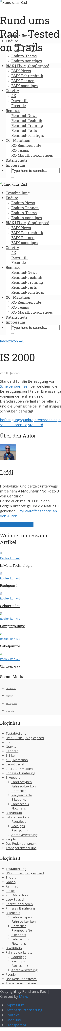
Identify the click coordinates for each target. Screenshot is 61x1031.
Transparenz (16, 1024)
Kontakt (12, 1015)
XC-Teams (20, 150)
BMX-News (21, 70)
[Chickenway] (1, 653)
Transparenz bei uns (21, 848)
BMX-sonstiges (24, 85)
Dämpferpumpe (12, 626)
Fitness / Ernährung (20, 773)
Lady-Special (15, 764)
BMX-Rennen (22, 80)
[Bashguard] (1, 573)
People (11, 839)
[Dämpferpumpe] (1, 613)
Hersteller (18, 790)
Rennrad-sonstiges (27, 135)
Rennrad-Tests (24, 130)
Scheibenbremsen (15, 386)
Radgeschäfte (21, 795)
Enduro (12, 41)
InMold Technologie (16, 565)
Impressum (15, 165)
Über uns (13, 1020)
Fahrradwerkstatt (19, 817)
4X (13, 95)
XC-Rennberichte (26, 145)
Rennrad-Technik (26, 120)
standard (35, 424)
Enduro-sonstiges (26, 60)
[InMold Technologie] (1, 552)
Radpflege (18, 821)
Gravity (12, 90)
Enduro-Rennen (25, 50)
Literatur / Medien (19, 768)
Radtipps (18, 826)
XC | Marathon (18, 140)
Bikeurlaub (14, 812)
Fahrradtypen (21, 782)
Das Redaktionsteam (21, 843)
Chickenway (10, 666)
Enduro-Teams (24, 55)
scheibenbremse (13, 424)
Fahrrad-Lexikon (23, 786)
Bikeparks (18, 799)
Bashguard (8, 585)
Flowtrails (18, 808)
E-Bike (10, 755)
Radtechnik (19, 830)
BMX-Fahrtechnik (27, 75)
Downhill (19, 100)
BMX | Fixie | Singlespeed (27, 65)
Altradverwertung (24, 835)
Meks (23, 996)
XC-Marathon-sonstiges (32, 155)
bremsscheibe (45, 419)
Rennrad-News (24, 115)
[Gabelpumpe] (1, 633)
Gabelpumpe (10, 646)
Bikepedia (13, 777)
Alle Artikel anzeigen (16, 524)
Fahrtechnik (20, 804)
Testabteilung (18, 36)
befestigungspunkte (16, 419)
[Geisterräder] (1, 593)
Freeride (18, 105)
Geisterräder (10, 605)
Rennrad (13, 110)
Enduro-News (23, 45)
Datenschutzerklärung (24, 1010)
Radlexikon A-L (12, 341)
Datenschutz (16, 160)
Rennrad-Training (27, 125)
